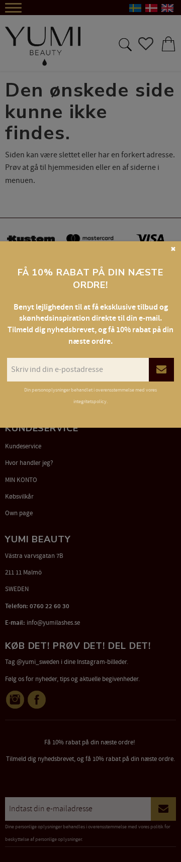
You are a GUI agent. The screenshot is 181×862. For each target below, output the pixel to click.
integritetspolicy (90, 402)
